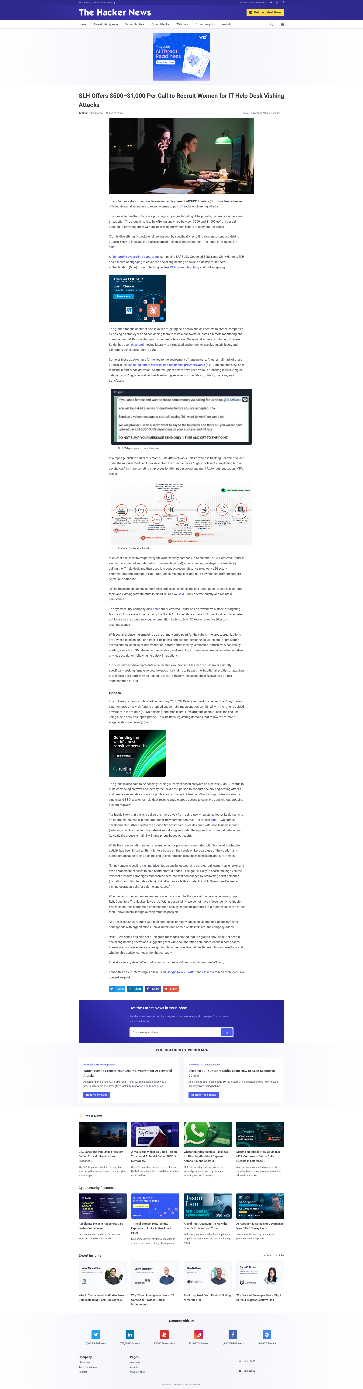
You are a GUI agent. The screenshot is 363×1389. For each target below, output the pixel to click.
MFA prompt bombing (184, 267)
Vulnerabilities (134, 24)
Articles (280, 1255)
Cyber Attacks (160, 24)
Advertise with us (88, 1367)
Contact (83, 1371)
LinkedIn (208, 972)
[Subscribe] (227, 1032)
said (112, 247)
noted (157, 609)
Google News (176, 972)
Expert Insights (205, 24)
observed (137, 344)
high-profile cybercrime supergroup (136, 257)
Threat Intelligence (106, 24)
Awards (226, 24)
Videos (267, 1255)
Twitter (191, 972)
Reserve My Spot (96, 1094)
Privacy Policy (137, 1371)
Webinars (182, 24)
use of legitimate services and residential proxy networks (166, 365)
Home (82, 24)
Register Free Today (203, 1094)
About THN (84, 1362)
